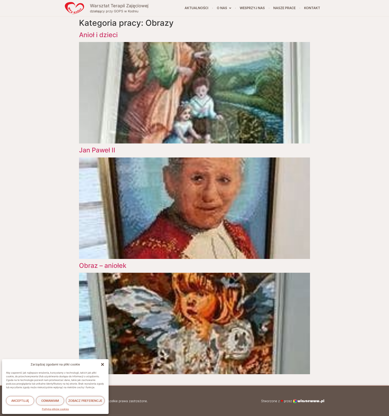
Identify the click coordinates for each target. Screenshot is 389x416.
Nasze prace (284, 8)
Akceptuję (20, 401)
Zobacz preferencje (85, 401)
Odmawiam (50, 401)
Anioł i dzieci (98, 35)
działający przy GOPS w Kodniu (114, 11)
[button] (102, 364)
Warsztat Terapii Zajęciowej (119, 5)
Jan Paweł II (97, 150)
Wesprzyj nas (252, 8)
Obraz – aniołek (102, 265)
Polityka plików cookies (55, 409)
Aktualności (196, 8)
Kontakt (312, 8)
